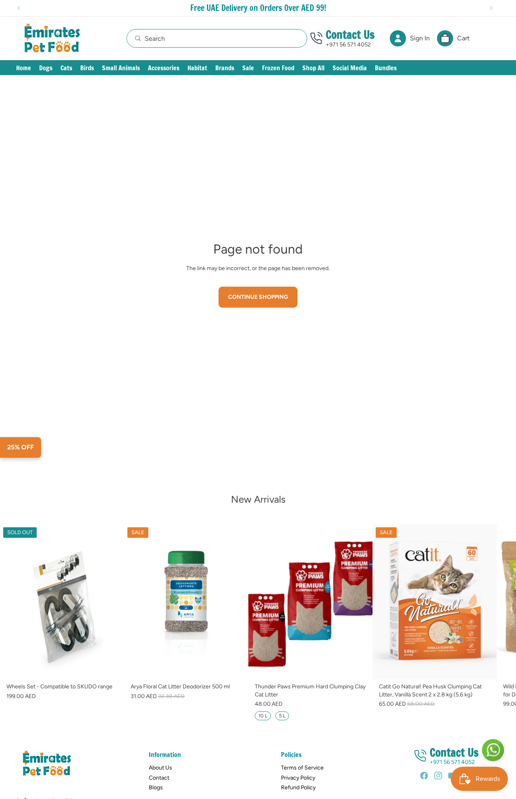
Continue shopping (258, 297)
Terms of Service (302, 767)
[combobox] (208, 38)
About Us (160, 767)
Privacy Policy (298, 777)
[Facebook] (424, 775)
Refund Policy (298, 787)
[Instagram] (438, 775)
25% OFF (20, 447)
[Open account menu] (398, 38)
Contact (159, 777)
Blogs (156, 787)
